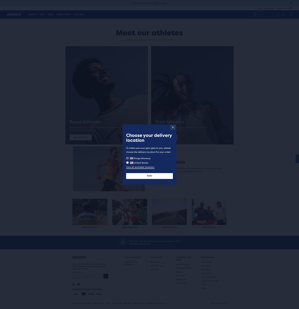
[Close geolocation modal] (173, 127)
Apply (149, 175)
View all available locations (140, 167)
